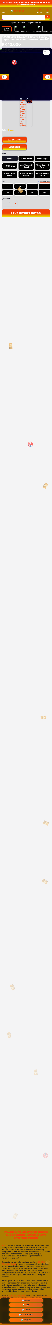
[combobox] (23, 17)
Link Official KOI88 (17, 1295)
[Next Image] (47, 77)
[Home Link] (17, 11)
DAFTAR (27, 1310)
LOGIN (27, 1305)
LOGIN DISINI (14, 147)
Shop (3, 12)
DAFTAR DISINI (14, 140)
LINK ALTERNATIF (27, 1315)
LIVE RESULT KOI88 (26, 213)
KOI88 (4, 1245)
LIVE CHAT (27, 1320)
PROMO (27, 1300)
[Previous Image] (4, 77)
